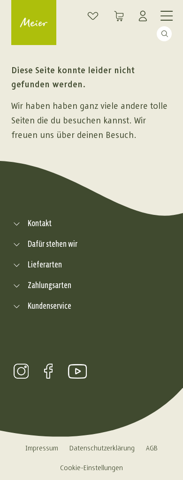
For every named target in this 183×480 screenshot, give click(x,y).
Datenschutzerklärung (102, 448)
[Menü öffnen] (166, 15)
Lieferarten (45, 264)
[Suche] (118, 32)
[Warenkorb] (119, 16)
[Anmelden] (145, 16)
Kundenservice (49, 306)
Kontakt (40, 223)
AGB (152, 448)
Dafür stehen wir (52, 244)
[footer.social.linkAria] (21, 371)
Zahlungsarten (49, 285)
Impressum (41, 448)
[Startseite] (33, 22)
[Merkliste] (93, 16)
